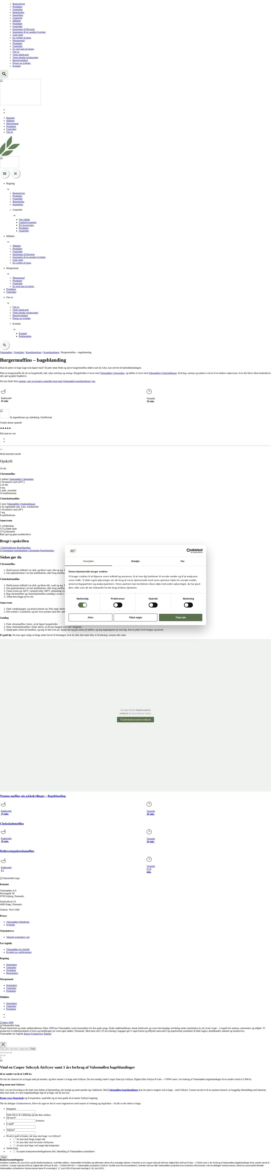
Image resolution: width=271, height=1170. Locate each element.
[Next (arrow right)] (4, 1055)
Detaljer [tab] (135, 561)
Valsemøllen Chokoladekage (163, 373)
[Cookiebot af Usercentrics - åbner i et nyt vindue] (189, 551)
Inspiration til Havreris (24, 29)
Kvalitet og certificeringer (19, 952)
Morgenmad (19, 40)
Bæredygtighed (20, 60)
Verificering (12, 1148)
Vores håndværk (21, 54)
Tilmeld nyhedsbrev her (18, 937)
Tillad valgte (135, 617)
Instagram (11, 1108)
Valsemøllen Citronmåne (112, 373)
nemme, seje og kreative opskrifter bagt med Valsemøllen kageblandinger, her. (57, 381)
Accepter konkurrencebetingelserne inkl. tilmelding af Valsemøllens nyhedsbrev (55, 1151)
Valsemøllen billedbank (17, 922)
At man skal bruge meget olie (30, 1139)
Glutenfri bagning (27, 222)
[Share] (4, 1052)
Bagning (10, 118)
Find (33, 1049)
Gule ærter (18, 35)
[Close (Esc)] (1, 1052)
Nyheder (10, 924)
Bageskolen (18, 12)
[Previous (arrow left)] (1, 1055)
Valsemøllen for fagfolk (17, 949)
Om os (16, 52)
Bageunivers (19, 4)
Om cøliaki (24, 219)
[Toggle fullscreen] (7, 1052)
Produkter (17, 6)
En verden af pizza (22, 37)
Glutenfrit (17, 18)
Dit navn (11, 1117)
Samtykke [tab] (88, 561)
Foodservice (37, 1033)
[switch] (117, 605)
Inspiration (18, 15)
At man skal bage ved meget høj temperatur (37, 1145)
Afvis (90, 617)
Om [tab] (182, 561)
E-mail (10, 1123)
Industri (47, 1033)
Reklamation (25, 336)
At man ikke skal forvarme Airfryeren (34, 1142)
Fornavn (40, 1120)
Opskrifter (18, 9)
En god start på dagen (23, 49)
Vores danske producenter (25, 57)
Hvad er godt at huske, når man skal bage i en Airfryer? (33, 1136)
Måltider (17, 20)
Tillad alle (180, 617)
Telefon (10, 1130)
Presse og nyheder (22, 63)
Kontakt (17, 66)
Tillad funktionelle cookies (135, 719)
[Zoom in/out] (10, 1052)
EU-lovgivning (26, 225)
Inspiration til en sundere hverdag (29, 32)
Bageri (27, 1033)
